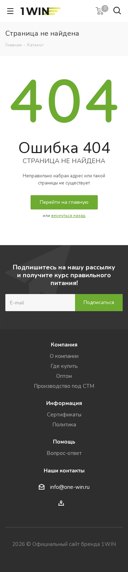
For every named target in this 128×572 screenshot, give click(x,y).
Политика (64, 424)
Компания (64, 344)
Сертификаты (64, 414)
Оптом (64, 376)
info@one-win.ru (70, 487)
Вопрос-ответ (64, 453)
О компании (64, 356)
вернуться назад (68, 215)
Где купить (64, 366)
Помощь (64, 441)
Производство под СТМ (64, 386)
